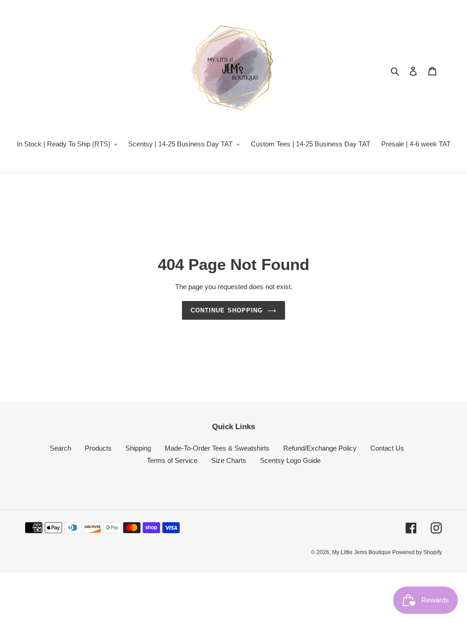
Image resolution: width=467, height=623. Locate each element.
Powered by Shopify (417, 552)
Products (98, 448)
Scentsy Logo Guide (290, 460)
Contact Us (387, 448)
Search (60, 448)
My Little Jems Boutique (362, 552)
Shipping (138, 448)
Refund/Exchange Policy (320, 448)
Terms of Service (172, 460)
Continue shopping (227, 310)
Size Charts (228, 460)
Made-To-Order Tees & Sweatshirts (217, 448)
